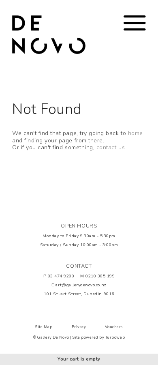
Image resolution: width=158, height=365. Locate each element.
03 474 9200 (61, 276)
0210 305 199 (100, 276)
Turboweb (115, 337)
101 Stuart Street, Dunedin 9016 (79, 294)
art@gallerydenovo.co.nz (81, 285)
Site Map (43, 326)
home (135, 133)
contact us (110, 147)
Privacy (79, 326)
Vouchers (113, 326)
